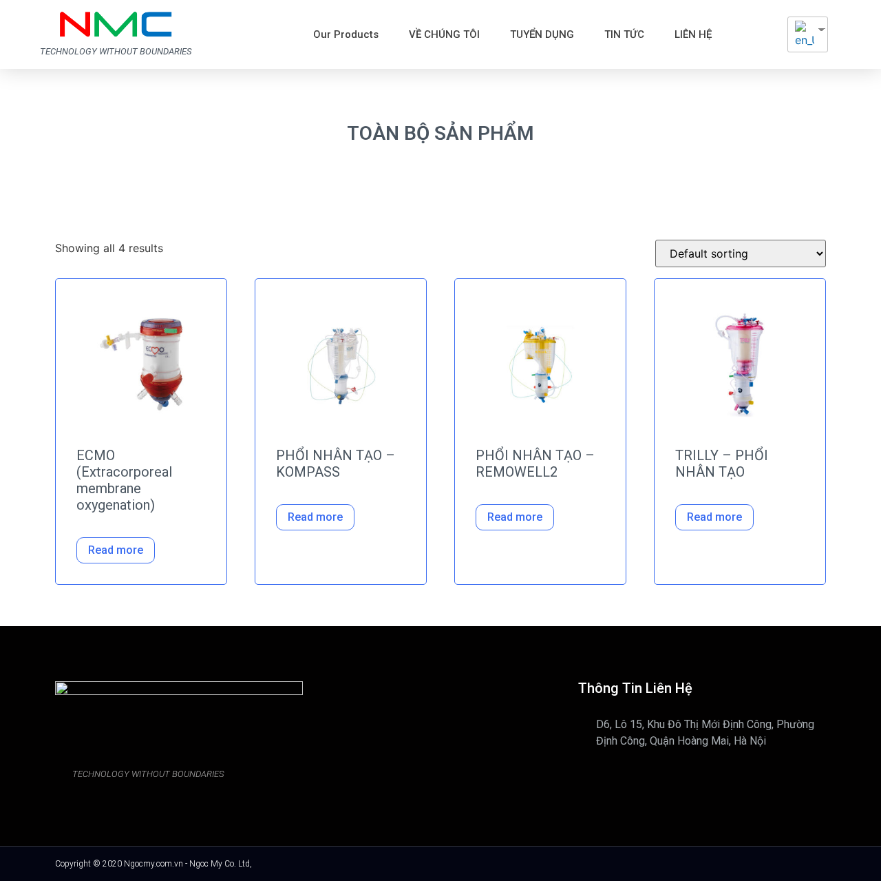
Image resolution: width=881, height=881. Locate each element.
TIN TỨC (624, 34)
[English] (803, 34)
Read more (115, 550)
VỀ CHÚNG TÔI (444, 34)
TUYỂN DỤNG (542, 34)
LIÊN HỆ (693, 34)
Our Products (346, 34)
